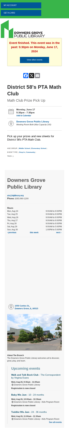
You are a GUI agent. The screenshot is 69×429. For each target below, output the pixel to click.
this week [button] (34, 232)
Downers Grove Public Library (32, 121)
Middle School (24, 148)
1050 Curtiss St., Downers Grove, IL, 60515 (26, 307)
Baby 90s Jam (27, 394)
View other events (34, 60)
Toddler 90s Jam (29, 412)
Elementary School (39, 148)
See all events (55, 422)
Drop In (22, 152)
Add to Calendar (23, 115)
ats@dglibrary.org (15, 195)
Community (30, 152)
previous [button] (12, 232)
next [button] (58, 232)
